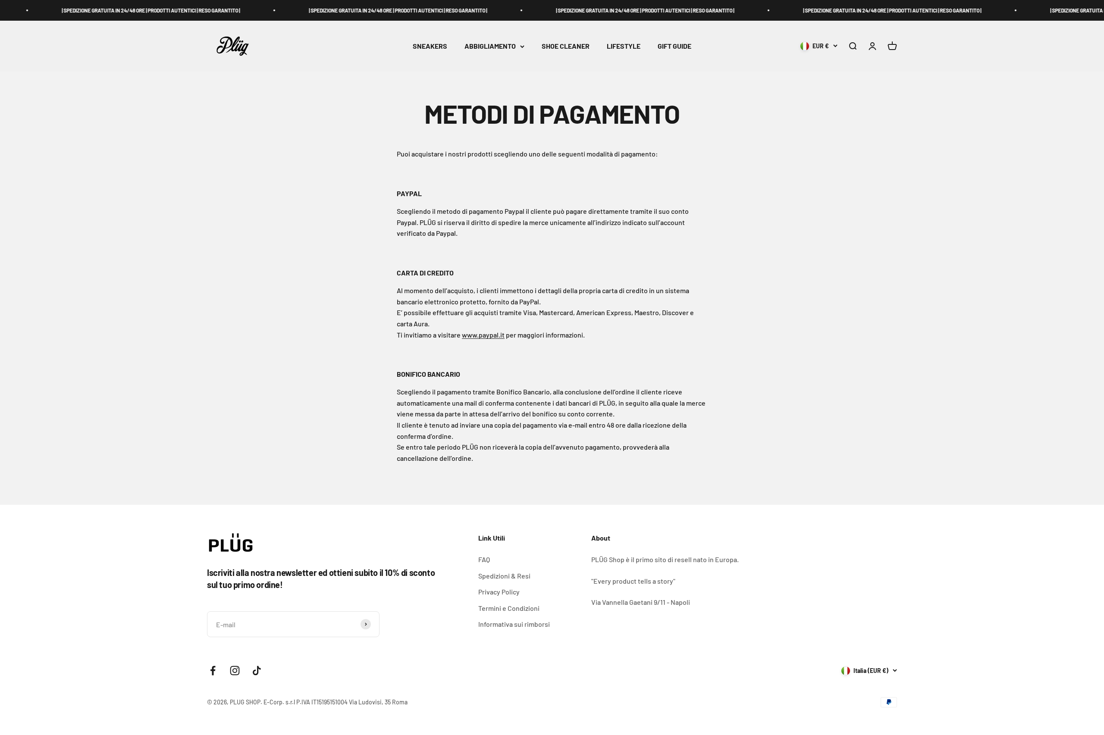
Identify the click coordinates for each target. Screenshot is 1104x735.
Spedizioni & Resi (504, 576)
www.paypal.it (483, 335)
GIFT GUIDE (674, 46)
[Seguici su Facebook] (213, 670)
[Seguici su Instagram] (235, 670)
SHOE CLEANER (566, 46)
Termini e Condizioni (508, 608)
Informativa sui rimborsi (514, 624)
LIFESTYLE (623, 46)
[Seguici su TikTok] (257, 670)
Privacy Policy (499, 592)
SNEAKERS (430, 46)
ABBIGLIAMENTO (490, 46)
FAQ (484, 559)
